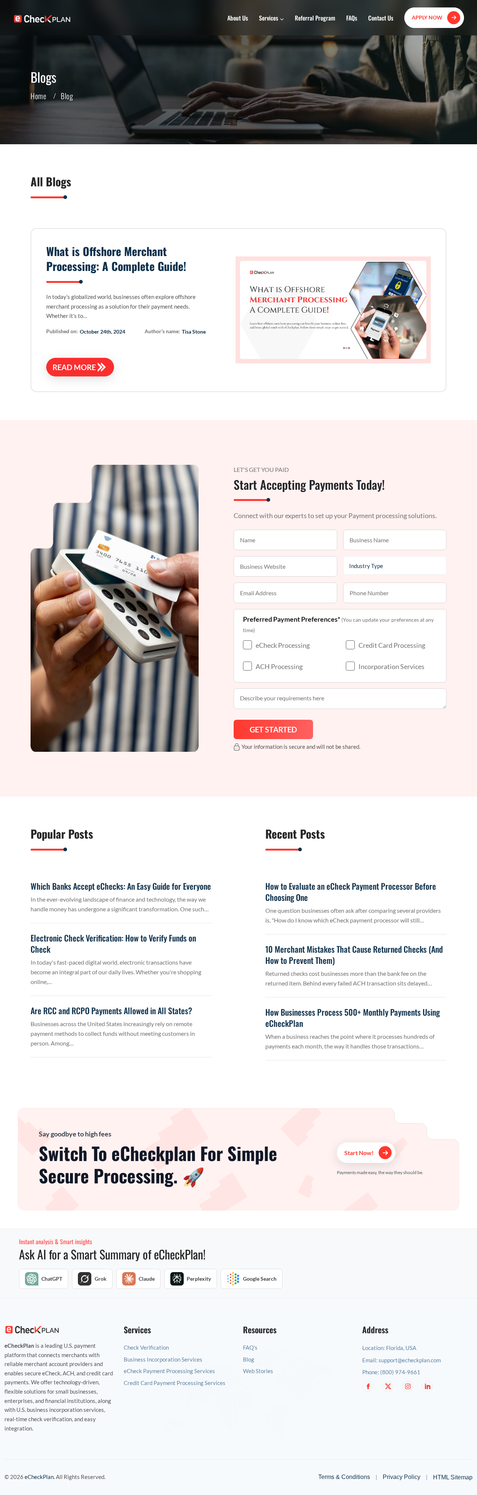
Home (39, 95)
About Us (237, 17)
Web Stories (258, 1371)
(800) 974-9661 (400, 1372)
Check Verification (146, 1347)
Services (269, 17)
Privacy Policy (401, 1477)
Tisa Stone (194, 331)
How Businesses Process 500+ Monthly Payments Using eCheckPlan (352, 1017)
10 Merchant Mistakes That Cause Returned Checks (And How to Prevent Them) (354, 954)
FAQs (351, 17)
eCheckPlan (39, 1477)
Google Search (260, 1279)
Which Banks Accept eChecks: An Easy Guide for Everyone (121, 886)
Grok (101, 1279)
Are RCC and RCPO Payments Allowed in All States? (111, 1010)
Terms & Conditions (344, 1477)
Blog (248, 1359)
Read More (74, 367)
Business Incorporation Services (163, 1359)
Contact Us (380, 17)
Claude (147, 1279)
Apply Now (427, 17)
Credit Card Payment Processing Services (174, 1383)
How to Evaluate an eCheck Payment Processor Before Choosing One (350, 891)
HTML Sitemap (453, 1477)
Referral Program (315, 17)
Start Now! (359, 1152)
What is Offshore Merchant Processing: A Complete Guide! (116, 258)
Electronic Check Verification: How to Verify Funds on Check (113, 943)
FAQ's (250, 1347)
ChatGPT (51, 1279)
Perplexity (199, 1279)
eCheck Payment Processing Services (169, 1371)
